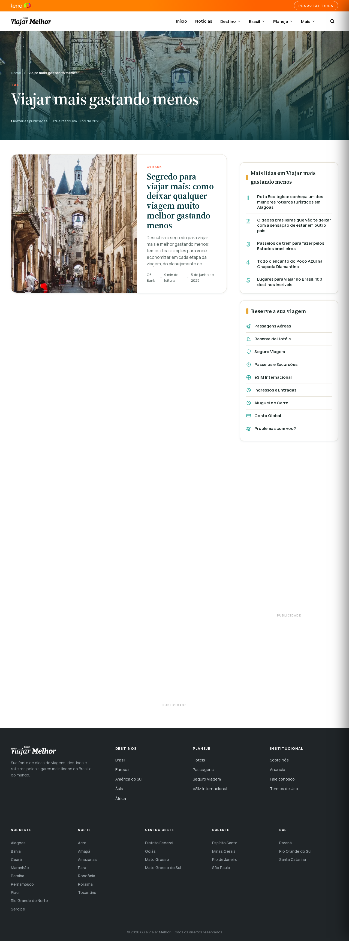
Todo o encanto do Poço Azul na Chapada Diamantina (290, 264)
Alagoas (18, 842)
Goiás (150, 851)
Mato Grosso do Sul (163, 867)
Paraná (285, 842)
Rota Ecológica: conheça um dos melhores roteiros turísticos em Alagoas (290, 202)
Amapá (84, 851)
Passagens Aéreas (272, 326)
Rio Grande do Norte (29, 900)
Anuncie (277, 769)
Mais (305, 21)
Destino (228, 21)
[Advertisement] (289, 530)
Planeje (280, 21)
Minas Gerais (224, 851)
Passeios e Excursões (275, 364)
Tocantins (87, 892)
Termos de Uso (284, 788)
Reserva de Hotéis (272, 339)
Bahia (16, 851)
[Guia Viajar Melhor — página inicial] (31, 21)
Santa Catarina (292, 859)
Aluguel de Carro (271, 403)
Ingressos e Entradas (275, 390)
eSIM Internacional (273, 377)
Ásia (119, 788)
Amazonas (87, 859)
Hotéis (199, 760)
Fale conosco (282, 779)
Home (16, 72)
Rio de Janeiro (224, 859)
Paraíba (17, 875)
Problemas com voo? (275, 428)
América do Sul (128, 779)
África (120, 798)
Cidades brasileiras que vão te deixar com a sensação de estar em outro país (294, 225)
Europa (122, 769)
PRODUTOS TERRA (316, 6)
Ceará (16, 859)
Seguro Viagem (269, 351)
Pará (82, 867)
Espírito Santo (224, 842)
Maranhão (20, 867)
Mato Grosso (157, 859)
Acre (82, 842)
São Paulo (221, 867)
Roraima (85, 884)
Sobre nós (279, 760)
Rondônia (86, 875)
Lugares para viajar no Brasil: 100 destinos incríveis (289, 282)
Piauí (15, 892)
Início (181, 21)
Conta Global (267, 415)
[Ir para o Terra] (21, 5)
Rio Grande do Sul (295, 851)
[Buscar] (332, 21)
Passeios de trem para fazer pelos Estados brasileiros (290, 246)
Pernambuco (22, 884)
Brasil (254, 21)
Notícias (203, 21)
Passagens (203, 769)
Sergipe (18, 909)
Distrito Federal (159, 842)
